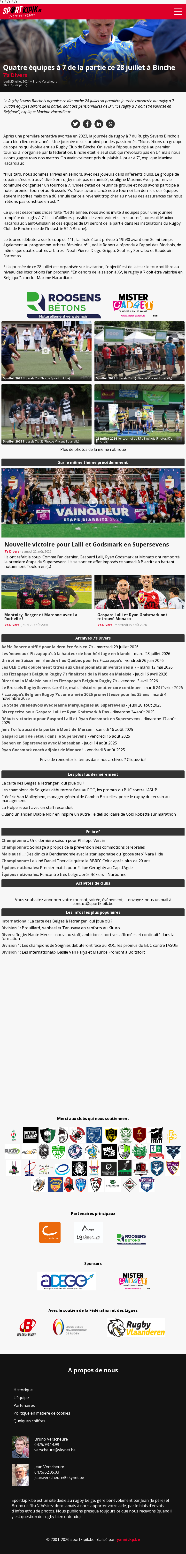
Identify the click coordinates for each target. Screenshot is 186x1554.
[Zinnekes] (147, 1184)
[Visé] (157, 1168)
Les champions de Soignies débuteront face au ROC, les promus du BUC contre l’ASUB (79, 790)
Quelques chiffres (29, 1421)
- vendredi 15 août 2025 (65, 736)
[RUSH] (29, 1151)
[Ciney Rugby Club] (81, 1184)
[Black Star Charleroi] (31, 1135)
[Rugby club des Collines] (13, 1168)
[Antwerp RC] (140, 1168)
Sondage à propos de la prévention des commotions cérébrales (73, 847)
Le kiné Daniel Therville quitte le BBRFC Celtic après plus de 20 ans (75, 861)
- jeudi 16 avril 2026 (84, 674)
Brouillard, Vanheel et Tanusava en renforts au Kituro (60, 928)
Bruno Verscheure (45, 81)
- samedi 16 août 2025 (67, 729)
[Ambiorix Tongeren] (92, 1151)
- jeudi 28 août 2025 (81, 705)
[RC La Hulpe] (130, 1184)
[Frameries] (172, 1136)
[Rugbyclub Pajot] (63, 1135)
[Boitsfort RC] (94, 1135)
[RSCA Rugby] (172, 1168)
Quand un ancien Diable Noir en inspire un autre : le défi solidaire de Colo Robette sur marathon (88, 814)
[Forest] (155, 1135)
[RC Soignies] (12, 1151)
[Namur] (111, 1135)
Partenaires (24, 1405)
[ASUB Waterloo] (173, 1152)
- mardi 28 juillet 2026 (85, 654)
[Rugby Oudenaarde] (109, 1151)
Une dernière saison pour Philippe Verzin (53, 840)
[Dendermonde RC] (109, 1169)
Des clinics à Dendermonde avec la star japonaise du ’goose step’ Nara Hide (82, 854)
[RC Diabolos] (77, 1135)
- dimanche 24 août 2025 (78, 712)
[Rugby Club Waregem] (44, 1151)
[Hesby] (14, 1135)
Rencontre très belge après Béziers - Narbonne (63, 874)
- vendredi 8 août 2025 (63, 750)
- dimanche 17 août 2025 (88, 721)
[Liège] (29, 1168)
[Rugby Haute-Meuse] (58, 1151)
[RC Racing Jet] (139, 1151)
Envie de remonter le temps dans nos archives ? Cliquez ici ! (93, 759)
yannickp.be (128, 1539)
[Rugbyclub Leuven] (62, 1170)
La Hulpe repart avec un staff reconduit (37, 807)
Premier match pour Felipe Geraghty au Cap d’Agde (67, 868)
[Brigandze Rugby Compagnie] (113, 1184)
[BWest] (94, 1168)
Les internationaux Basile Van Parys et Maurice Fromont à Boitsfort (73, 952)
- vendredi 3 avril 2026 (79, 681)
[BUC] (69, 1184)
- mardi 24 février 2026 (92, 688)
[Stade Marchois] (124, 1151)
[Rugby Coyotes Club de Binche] (47, 1135)
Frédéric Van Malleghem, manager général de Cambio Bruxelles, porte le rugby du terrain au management (85, 799)
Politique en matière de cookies (42, 1413)
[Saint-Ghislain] (126, 1135)
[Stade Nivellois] (75, 1151)
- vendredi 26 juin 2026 (82, 660)
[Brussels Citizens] (139, 1135)
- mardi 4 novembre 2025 (83, 696)
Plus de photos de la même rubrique (93, 449)
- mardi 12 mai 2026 (87, 667)
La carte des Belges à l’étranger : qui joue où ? (42, 783)
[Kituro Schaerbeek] (125, 1168)
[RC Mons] (45, 1169)
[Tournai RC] (55, 1184)
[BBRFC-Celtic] (156, 1152)
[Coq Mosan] (79, 1168)
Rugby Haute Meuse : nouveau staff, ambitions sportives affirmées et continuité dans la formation (87, 936)
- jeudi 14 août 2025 (59, 743)
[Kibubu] (39, 1184)
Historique (23, 1389)
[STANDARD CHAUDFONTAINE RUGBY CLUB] (96, 1184)
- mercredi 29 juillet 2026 (70, 647)
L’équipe (21, 1397)
